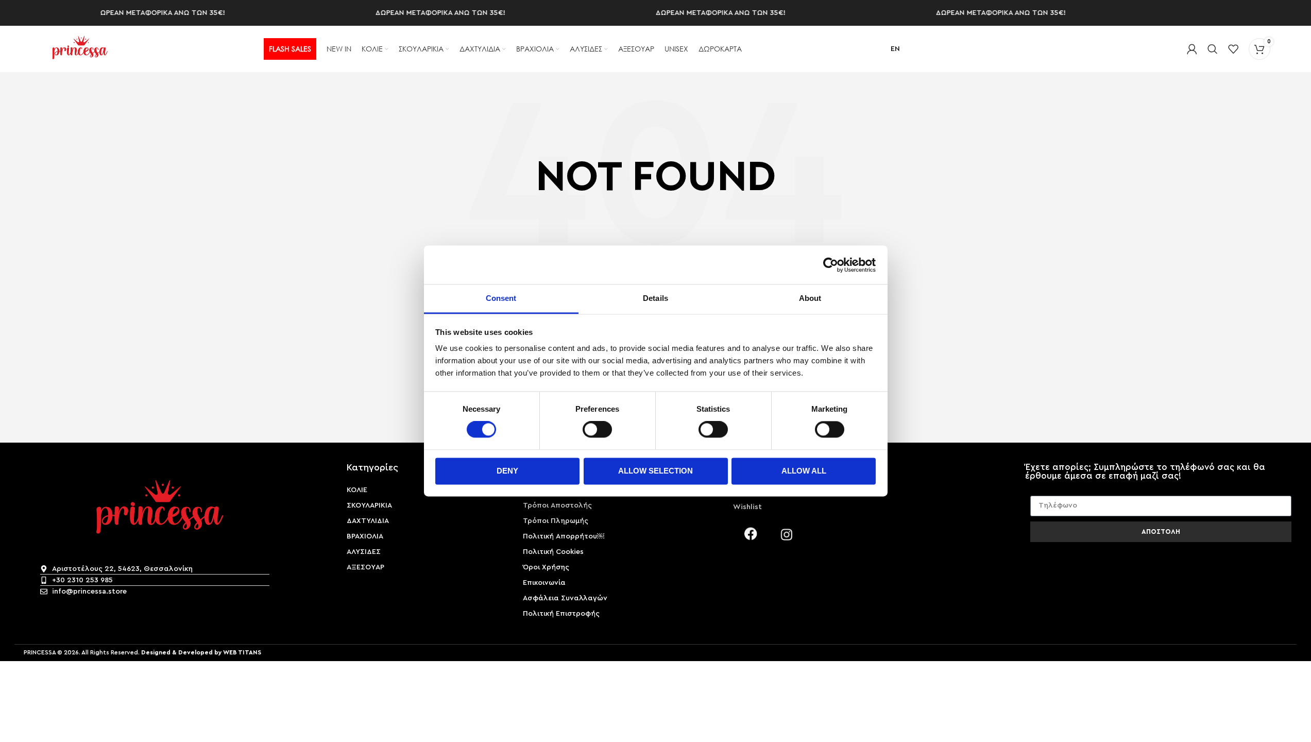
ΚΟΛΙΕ (357, 490)
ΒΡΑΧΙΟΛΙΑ (365, 536)
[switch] (597, 429)
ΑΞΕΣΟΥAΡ (365, 567)
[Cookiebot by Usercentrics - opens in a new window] (831, 265)
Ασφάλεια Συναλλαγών (565, 598)
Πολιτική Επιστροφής (561, 613)
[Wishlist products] (1233, 49)
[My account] (1192, 49)
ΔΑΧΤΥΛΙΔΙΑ (368, 521)
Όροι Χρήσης (546, 567)
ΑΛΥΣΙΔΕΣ (364, 551)
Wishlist (747, 507)
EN (895, 49)
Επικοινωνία (544, 582)
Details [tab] (655, 298)
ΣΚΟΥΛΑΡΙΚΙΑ (369, 505)
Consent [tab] (501, 298)
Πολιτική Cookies (553, 551)
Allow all (803, 470)
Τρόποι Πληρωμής (555, 521)
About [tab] (810, 298)
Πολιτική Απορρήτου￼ (563, 536)
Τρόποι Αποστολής (557, 505)
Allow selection (655, 470)
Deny (507, 470)
